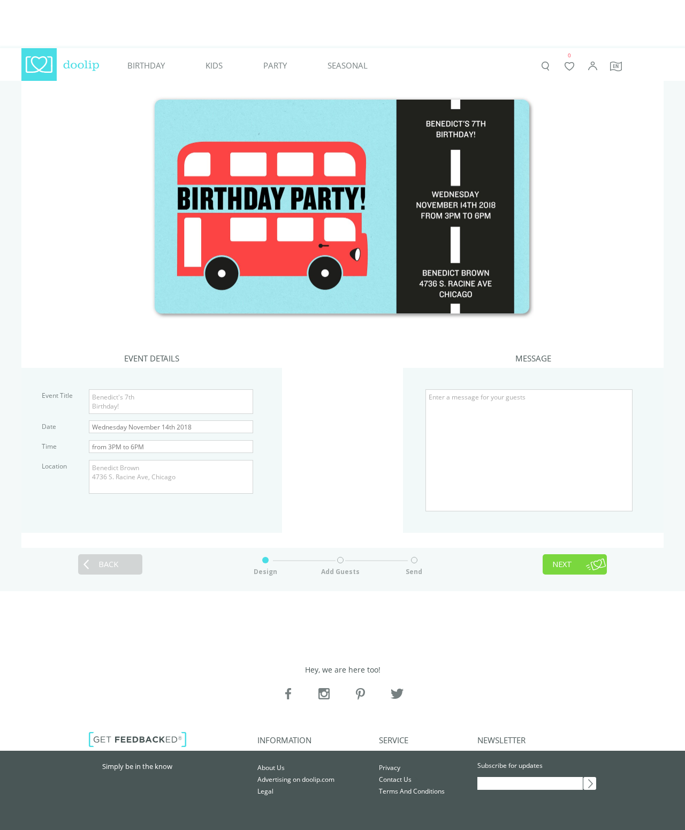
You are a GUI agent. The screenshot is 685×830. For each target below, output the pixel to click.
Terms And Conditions (412, 791)
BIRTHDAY (146, 66)
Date (49, 426)
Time (49, 446)
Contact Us (395, 779)
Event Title (57, 395)
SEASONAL (348, 66)
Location (54, 466)
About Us (271, 767)
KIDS (214, 66)
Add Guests (340, 571)
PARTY (275, 66)
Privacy (389, 767)
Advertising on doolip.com (295, 779)
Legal (265, 791)
